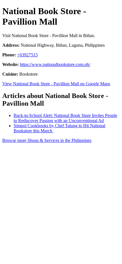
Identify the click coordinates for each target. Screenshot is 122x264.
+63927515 (27, 54)
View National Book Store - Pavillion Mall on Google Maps (56, 83)
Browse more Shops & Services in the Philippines (46, 140)
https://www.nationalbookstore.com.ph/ (55, 64)
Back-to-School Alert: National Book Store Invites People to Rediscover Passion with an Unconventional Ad (65, 118)
